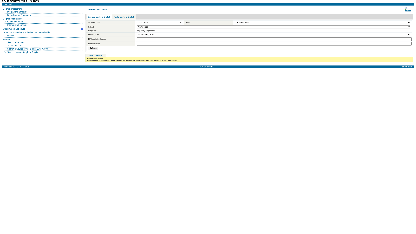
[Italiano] (408, 11)
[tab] (99, 17)
